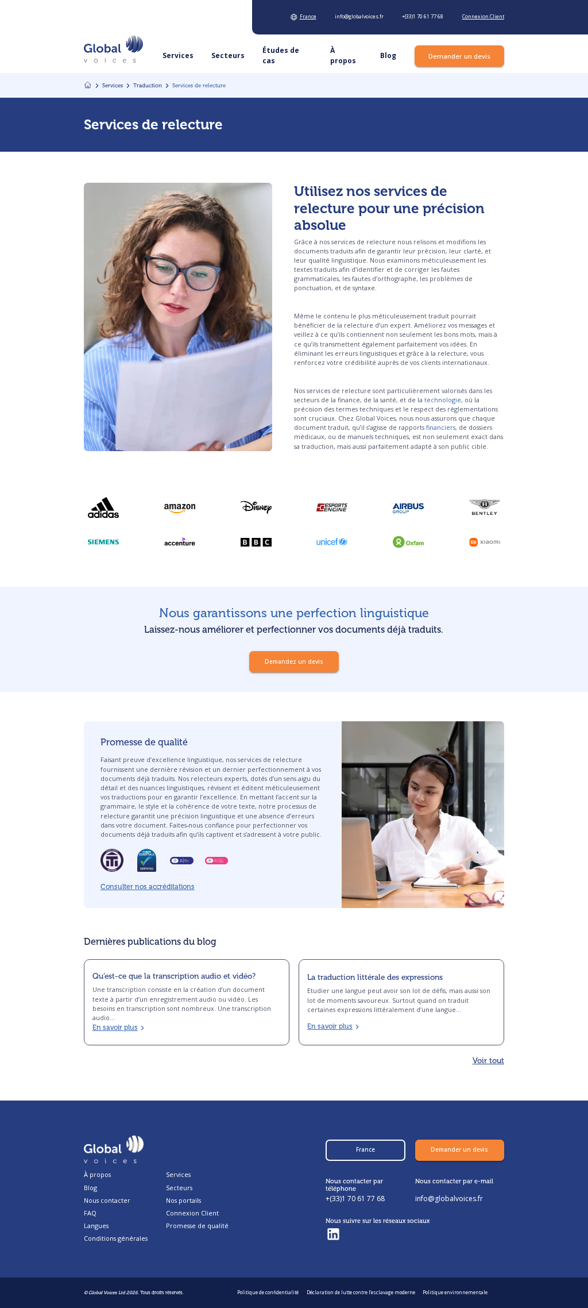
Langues (96, 1225)
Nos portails (183, 1200)
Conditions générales (116, 1238)
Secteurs (179, 1187)
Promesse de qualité (197, 1225)
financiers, (441, 427)
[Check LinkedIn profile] (333, 1234)
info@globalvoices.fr (449, 1198)
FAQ (90, 1213)
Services (178, 1174)
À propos (97, 1174)
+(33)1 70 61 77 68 (355, 1198)
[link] (256, 541)
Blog (90, 1187)
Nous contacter (107, 1200)
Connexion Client (192, 1213)
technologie (442, 399)
